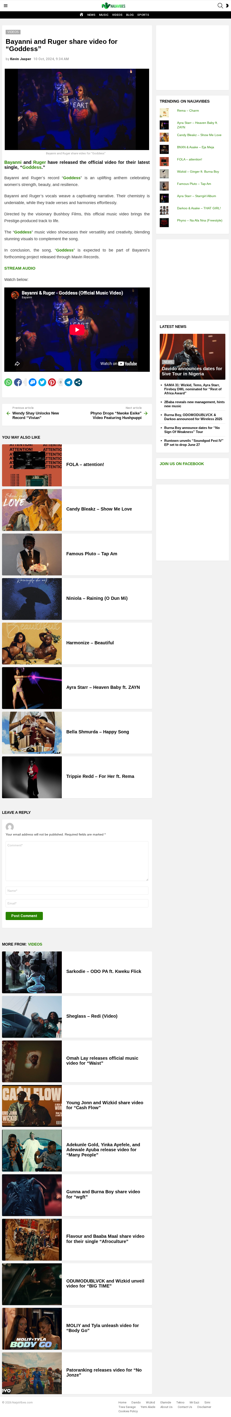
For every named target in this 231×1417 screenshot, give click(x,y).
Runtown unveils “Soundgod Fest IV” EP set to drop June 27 (194, 443)
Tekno (180, 1402)
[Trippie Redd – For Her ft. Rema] (32, 777)
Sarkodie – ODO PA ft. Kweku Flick (103, 971)
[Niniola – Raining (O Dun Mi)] (32, 599)
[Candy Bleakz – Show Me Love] (32, 510)
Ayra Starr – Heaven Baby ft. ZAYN (103, 687)
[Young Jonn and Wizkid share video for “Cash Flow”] (32, 1106)
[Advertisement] (193, 57)
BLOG (130, 14)
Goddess (32, 167)
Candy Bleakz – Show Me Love (99, 508)
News (168, 362)
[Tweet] (42, 382)
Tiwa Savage (127, 1407)
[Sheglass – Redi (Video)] (32, 1017)
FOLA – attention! (85, 464)
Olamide (165, 1402)
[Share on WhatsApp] (8, 382)
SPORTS (143, 14)
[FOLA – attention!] (32, 465)
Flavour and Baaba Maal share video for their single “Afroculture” (105, 1239)
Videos (35, 944)
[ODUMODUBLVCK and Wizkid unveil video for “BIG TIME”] (32, 1284)
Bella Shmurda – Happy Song (97, 731)
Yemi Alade (148, 1407)
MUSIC (104, 14)
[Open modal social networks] (78, 382)
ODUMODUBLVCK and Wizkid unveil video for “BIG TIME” (105, 1283)
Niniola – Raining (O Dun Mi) (97, 598)
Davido (136, 1402)
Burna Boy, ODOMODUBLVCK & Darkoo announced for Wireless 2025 (193, 417)
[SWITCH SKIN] (227, 5)
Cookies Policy (128, 1411)
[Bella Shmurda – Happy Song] (32, 732)
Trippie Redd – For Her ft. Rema (100, 776)
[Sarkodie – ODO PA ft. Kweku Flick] (32, 972)
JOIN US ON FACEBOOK (182, 464)
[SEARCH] (220, 5)
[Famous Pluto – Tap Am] (32, 554)
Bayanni (13, 162)
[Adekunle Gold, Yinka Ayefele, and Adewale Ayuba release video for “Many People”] (32, 1150)
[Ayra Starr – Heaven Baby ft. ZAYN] (32, 688)
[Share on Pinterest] (52, 382)
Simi (207, 1402)
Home (122, 1402)
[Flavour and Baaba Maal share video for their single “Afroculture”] (32, 1240)
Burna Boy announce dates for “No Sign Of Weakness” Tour (192, 430)
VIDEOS (117, 14)
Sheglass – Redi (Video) (92, 1016)
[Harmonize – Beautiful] (32, 643)
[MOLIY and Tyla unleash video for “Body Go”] (32, 1329)
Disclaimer (204, 1407)
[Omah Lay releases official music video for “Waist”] (32, 1061)
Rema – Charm (188, 110)
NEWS (91, 14)
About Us (166, 1407)
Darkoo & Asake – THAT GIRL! (199, 208)
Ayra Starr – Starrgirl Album (196, 196)
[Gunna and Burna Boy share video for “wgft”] (32, 1195)
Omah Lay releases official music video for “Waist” (102, 1061)
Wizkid (150, 1402)
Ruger (39, 162)
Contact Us (185, 1407)
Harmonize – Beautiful (90, 642)
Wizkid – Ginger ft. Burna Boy (198, 171)
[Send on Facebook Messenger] (33, 382)
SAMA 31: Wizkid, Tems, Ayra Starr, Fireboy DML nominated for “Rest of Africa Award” (193, 389)
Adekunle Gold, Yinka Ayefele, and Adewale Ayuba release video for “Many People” (103, 1149)
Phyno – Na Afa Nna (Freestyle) (199, 220)
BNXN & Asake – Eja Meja (195, 147)
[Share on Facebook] (18, 382)
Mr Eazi (194, 1402)
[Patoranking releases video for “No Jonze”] (32, 1373)
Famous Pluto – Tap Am (91, 553)
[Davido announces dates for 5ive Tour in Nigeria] (192, 357)
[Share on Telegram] (68, 382)
